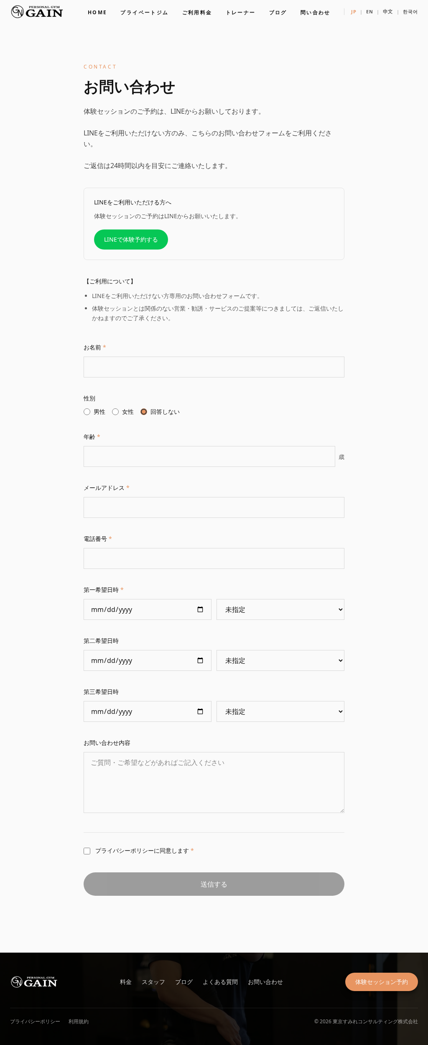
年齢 (92, 437)
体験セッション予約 (381, 982)
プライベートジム (144, 12)
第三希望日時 (101, 692)
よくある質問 (220, 982)
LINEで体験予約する (131, 239)
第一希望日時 (104, 590)
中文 (388, 11)
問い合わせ (316, 12)
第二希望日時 (101, 641)
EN (369, 11)
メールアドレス (107, 488)
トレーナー (241, 12)
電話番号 (98, 539)
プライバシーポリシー (35, 1021)
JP (354, 11)
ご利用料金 (197, 12)
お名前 (95, 347)
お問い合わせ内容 (107, 743)
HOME (97, 12)
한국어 (410, 11)
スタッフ (153, 982)
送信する (214, 884)
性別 (89, 398)
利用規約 (79, 1021)
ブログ (278, 12)
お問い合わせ (265, 982)
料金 (126, 982)
